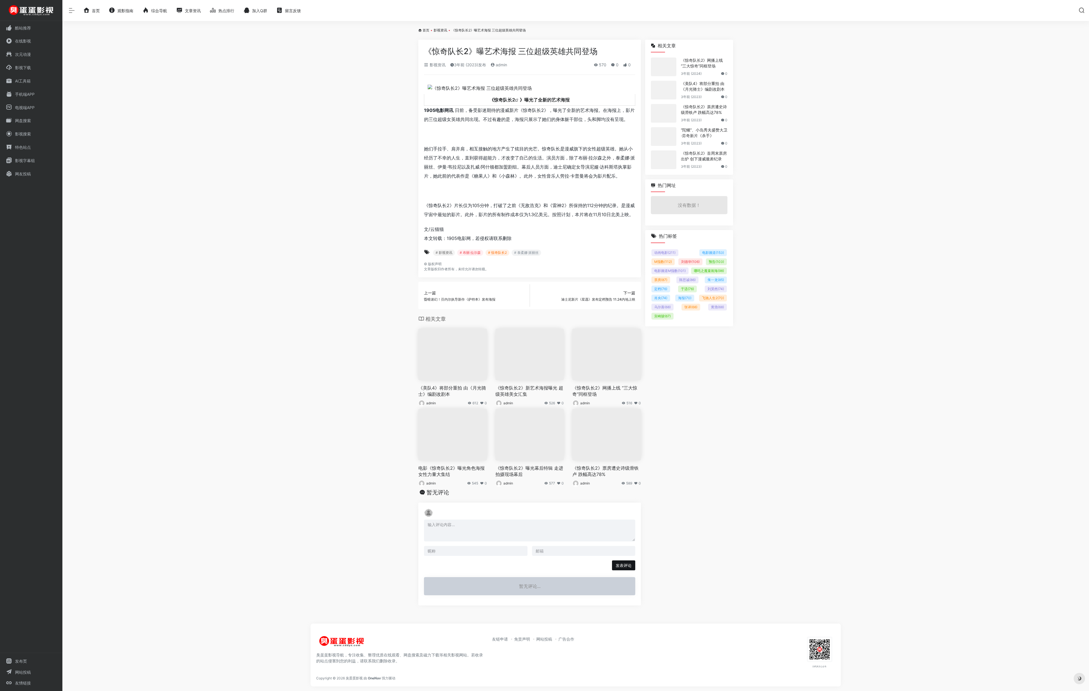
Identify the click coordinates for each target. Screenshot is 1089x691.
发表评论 (624, 565)
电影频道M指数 (670, 271)
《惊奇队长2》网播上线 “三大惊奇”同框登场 (604, 391)
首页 (426, 30)
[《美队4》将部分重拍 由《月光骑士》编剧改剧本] (663, 90)
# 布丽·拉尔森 (470, 252)
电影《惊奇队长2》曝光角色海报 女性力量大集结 (451, 471)
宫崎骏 (662, 316)
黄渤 (717, 307)
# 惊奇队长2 (497, 252)
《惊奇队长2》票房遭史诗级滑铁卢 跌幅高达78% (605, 471)
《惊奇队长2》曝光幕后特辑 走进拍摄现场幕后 (529, 471)
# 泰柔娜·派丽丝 (526, 252)
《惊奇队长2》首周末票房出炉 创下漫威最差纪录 (704, 156)
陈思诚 (687, 280)
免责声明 (522, 639)
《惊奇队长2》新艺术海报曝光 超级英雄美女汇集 (529, 391)
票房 (660, 280)
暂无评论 (438, 492)
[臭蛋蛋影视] (341, 644)
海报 (684, 298)
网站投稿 (544, 639)
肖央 (660, 298)
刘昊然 (716, 289)
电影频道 (713, 252)
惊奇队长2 (504, 100)
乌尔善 (662, 307)
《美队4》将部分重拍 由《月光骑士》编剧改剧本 (452, 391)
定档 (660, 289)
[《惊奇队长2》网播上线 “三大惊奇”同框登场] (663, 67)
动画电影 (665, 252)
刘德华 (690, 262)
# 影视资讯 (444, 252)
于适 (687, 289)
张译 (690, 307)
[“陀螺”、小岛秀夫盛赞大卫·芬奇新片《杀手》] (663, 136)
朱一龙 (716, 280)
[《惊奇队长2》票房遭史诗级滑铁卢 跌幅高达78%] (663, 113)
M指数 (663, 262)
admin (501, 64)
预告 (716, 262)
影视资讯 (440, 30)
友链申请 (500, 639)
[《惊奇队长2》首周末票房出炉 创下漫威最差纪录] (663, 159)
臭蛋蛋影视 (354, 678)
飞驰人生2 (713, 298)
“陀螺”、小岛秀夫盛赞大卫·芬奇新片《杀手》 (704, 132)
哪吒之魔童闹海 (709, 271)
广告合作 (566, 639)
